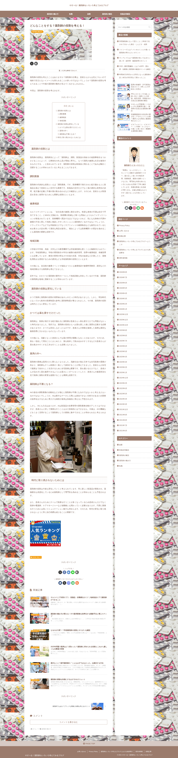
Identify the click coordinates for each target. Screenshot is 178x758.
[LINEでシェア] (73, 572)
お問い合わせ (124, 231)
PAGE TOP (90, 744)
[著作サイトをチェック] (60, 583)
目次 (65, 106)
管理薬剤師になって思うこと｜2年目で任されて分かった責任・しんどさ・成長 (134, 42)
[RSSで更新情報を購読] (77, 583)
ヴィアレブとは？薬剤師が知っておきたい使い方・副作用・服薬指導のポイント (134, 59)
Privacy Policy (124, 225)
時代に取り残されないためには (69, 137)
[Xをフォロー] (64, 583)
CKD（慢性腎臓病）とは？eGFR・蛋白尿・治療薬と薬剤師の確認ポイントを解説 (134, 67)
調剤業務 (63, 114)
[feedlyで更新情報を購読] (73, 583)
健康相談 (63, 117)
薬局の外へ (64, 131)
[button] (36, 63)
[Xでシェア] (32, 63)
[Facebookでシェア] (64, 572)
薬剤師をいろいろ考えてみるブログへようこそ (134, 242)
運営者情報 (123, 258)
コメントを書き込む (68, 722)
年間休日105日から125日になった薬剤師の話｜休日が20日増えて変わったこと (135, 76)
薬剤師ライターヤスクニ (134, 165)
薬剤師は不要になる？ (68, 134)
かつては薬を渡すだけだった (70, 127)
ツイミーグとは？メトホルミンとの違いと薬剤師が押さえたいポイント (134, 51)
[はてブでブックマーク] (68, 572)
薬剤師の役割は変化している (68, 124)
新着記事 (122, 236)
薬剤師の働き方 (36, 557)
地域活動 (63, 121)
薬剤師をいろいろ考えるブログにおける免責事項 (134, 251)
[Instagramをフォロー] (68, 583)
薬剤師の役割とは (64, 111)
